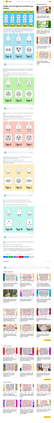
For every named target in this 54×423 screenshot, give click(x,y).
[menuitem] (18, 1)
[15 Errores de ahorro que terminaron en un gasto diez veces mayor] (44, 312)
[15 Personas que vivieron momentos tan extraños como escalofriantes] (27, 277)
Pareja (37, 18)
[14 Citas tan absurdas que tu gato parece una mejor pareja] (44, 40)
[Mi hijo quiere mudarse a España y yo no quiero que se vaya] (44, 404)
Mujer (4, 303)
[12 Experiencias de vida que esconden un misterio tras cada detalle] (44, 55)
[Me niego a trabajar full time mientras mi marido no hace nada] (10, 388)
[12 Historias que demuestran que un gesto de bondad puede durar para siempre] (27, 367)
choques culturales (6, 249)
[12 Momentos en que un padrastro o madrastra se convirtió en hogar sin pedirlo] (44, 351)
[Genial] (9, 1)
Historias (4, 287)
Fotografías (38, 377)
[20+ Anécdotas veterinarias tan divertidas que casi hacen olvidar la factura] (10, 328)
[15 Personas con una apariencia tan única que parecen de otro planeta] (44, 328)
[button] (8, 254)
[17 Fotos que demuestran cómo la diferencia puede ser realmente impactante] (44, 367)
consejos (8, 250)
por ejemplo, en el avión (24, 248)
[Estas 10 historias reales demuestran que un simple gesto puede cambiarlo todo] (10, 351)
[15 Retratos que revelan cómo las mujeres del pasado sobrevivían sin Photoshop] (10, 293)
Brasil (10, 244)
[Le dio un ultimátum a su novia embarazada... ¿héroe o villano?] (44, 10)
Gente (37, 34)
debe (26, 70)
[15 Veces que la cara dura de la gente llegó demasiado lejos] (27, 293)
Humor (4, 377)
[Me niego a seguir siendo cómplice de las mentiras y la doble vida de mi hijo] (27, 388)
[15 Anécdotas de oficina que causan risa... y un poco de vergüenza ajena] (10, 367)
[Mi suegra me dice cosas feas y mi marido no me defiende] (44, 388)
